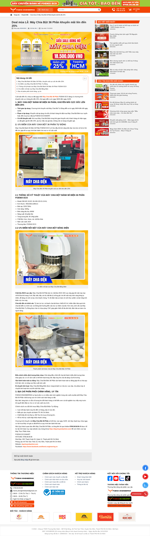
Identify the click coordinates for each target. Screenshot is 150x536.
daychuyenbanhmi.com (30, 444)
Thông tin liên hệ (82, 484)
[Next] (134, 518)
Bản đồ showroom (20, 502)
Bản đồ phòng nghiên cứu (23, 506)
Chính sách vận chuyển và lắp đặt (56, 477)
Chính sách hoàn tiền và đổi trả (55, 482)
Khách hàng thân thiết (84, 477)
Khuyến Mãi (25, 15)
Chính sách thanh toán (52, 484)
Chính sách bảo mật (51, 487)
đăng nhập (24, 460)
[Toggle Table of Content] (83, 78)
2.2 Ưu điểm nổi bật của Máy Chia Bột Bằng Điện (32, 89)
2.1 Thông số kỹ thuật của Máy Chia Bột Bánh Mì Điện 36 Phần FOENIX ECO (41, 86)
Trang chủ (16, 15)
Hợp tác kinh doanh (83, 479)
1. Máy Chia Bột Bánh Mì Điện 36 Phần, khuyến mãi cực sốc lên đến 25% (40, 81)
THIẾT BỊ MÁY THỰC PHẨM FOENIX (119, 505)
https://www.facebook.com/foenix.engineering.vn (40, 446)
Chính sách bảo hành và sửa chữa (56, 479)
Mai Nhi (34, 28)
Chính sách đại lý (83, 482)
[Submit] (99, 10)
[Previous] (15, 518)
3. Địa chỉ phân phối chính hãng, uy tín (28, 91)
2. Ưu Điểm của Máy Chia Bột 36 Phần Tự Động (32, 84)
